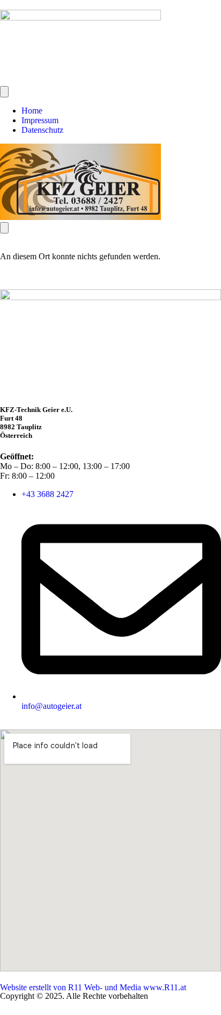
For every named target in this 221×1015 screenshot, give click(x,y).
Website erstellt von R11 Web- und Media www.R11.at (93, 987)
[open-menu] (4, 91)
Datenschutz (42, 129)
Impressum (39, 120)
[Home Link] (80, 217)
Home (31, 110)
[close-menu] (4, 227)
